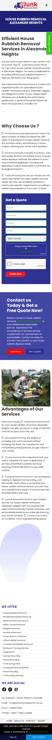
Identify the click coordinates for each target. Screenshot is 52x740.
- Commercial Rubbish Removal (17, 644)
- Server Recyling (10, 671)
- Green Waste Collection (14, 636)
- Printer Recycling (10, 659)
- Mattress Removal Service (15, 620)
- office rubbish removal (13, 640)
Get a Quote (35, 351)
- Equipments (8, 652)
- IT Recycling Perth (11, 663)
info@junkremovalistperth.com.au (26, 703)
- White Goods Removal (13, 624)
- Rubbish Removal (11, 628)
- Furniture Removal (11, 632)
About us (19, 721)
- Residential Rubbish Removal (16, 616)
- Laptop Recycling (11, 656)
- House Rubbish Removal (14, 613)
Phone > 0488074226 (12, 708)
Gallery (41, 721)
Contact (30, 721)
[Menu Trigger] (46, 5)
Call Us (13, 737)
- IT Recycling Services (12, 675)
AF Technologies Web (38, 731)
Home (9, 721)
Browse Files (26, 251)
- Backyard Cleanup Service (15, 648)
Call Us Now (15, 351)
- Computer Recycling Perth (15, 667)
